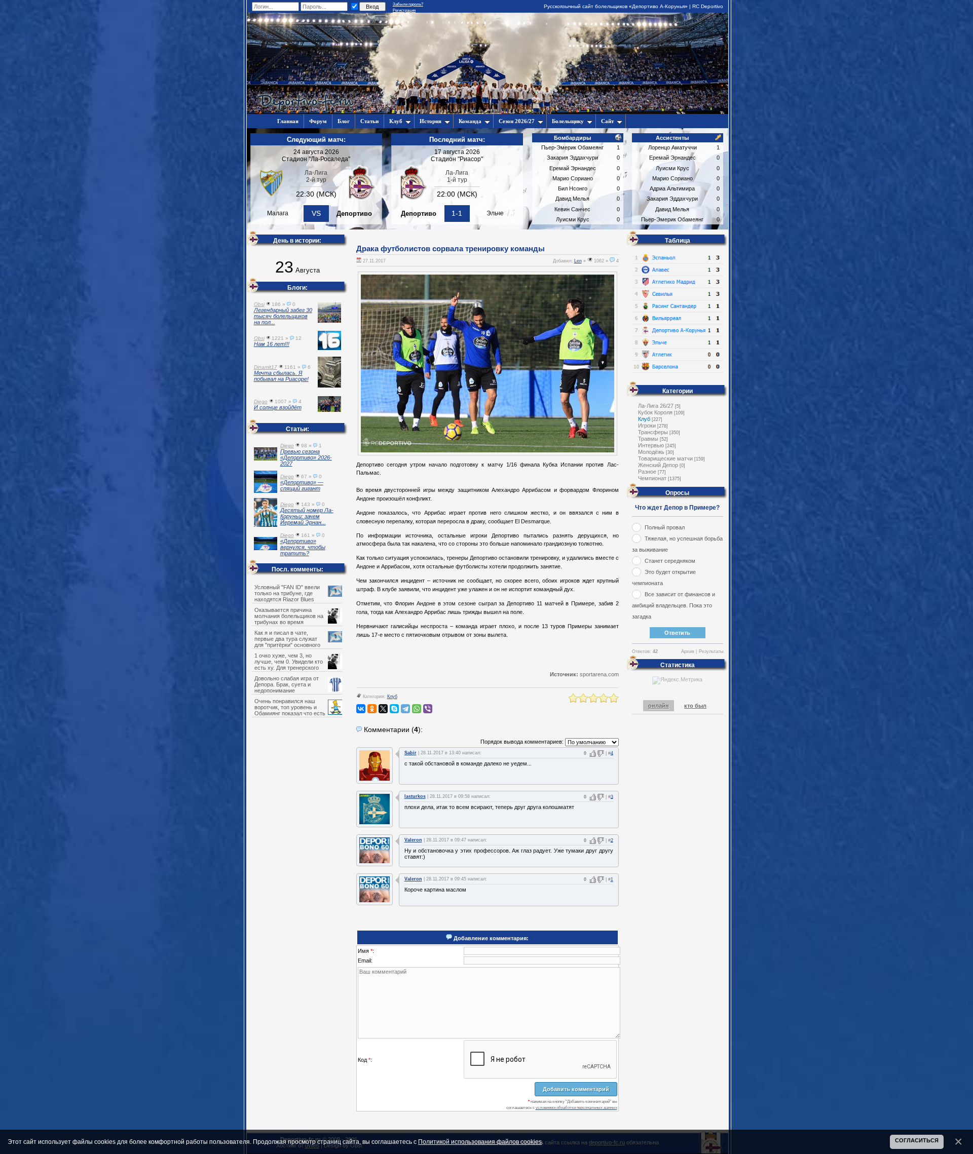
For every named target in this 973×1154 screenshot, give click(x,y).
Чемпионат (652, 478)
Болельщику (568, 121)
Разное (647, 472)
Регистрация (404, 10)
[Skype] (394, 708)
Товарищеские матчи (665, 458)
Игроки (647, 425)
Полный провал (665, 527)
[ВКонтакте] (360, 708)
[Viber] (427, 708)
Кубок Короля (655, 412)
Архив (687, 651)
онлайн (658, 706)
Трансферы (653, 432)
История (430, 121)
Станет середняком (670, 561)
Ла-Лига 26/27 (655, 406)
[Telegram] (405, 708)
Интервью (651, 445)
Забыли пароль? (408, 4)
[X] (383, 708)
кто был (695, 706)
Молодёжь (651, 452)
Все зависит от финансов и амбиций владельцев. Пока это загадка (673, 605)
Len (578, 260)
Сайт (607, 121)
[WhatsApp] (416, 708)
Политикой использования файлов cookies (480, 1141)
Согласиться (917, 1140)
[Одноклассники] (372, 708)
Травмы (648, 439)
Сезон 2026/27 (517, 121)
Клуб (395, 121)
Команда (470, 121)
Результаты (711, 651)
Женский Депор (658, 465)
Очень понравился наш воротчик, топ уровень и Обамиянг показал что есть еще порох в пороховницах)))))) (295, 710)
